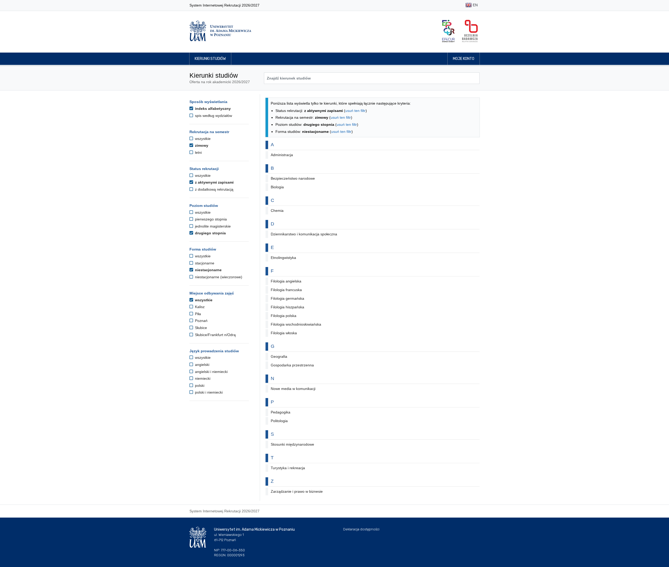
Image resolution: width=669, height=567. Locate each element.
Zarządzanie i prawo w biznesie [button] (297, 491)
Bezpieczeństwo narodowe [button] (293, 178)
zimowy (201, 145)
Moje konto (463, 58)
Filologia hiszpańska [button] (287, 307)
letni (198, 152)
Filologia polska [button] (283, 316)
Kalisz (199, 307)
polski (199, 385)
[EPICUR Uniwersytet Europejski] (448, 31)
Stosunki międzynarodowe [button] (292, 444)
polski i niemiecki (208, 392)
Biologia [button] (277, 187)
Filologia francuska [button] (286, 290)
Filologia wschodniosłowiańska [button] (296, 324)
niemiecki (202, 378)
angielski (201, 364)
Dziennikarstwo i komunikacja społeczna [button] (304, 234)
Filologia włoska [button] (284, 333)
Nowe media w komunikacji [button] (293, 389)
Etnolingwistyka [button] (283, 258)
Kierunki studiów (210, 58)
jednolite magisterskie (212, 226)
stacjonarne (204, 263)
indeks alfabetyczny (212, 108)
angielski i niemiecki (211, 372)
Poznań (200, 321)
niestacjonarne (208, 270)
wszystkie (202, 139)
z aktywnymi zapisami (214, 182)
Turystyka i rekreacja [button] (288, 468)
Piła (197, 314)
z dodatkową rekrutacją (213, 189)
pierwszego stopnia (210, 219)
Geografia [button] (279, 356)
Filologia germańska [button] (287, 298)
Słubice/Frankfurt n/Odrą (215, 335)
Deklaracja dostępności (361, 529)
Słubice (200, 328)
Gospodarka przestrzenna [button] (292, 365)
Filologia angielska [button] (286, 281)
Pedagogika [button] (280, 412)
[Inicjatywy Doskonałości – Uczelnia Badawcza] (470, 31)
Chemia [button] (277, 210)
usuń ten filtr (355, 111)
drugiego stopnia (210, 233)
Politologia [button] (279, 421)
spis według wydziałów (213, 116)
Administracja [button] (282, 155)
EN (475, 5)
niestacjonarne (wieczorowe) (218, 277)
